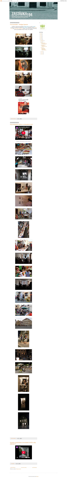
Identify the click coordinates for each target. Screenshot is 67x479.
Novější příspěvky (12, 467)
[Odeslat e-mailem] (17, 118)
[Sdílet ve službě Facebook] (20, 118)
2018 (41, 37)
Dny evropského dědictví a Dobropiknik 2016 (21, 124)
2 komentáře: (13, 463)
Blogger (37, 476)
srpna (42, 51)
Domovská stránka (23, 467)
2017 (41, 38)
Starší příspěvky (34, 467)
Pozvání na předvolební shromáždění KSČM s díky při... (44, 48)
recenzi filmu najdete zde (18, 28)
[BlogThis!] (18, 118)
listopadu (42, 40)
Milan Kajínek (25, 27)
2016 (41, 39)
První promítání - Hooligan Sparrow (19, 24)
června (42, 52)
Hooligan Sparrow (27, 26)
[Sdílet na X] (19, 118)
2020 (41, 34)
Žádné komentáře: (13, 118)
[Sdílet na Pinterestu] (21, 118)
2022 (41, 33)
